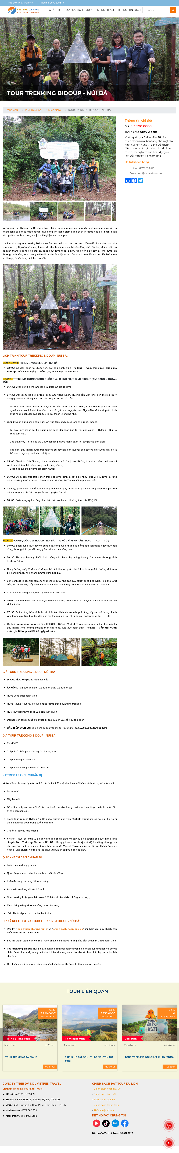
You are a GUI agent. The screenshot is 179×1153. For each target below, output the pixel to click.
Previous (4, 1034)
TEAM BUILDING (117, 10)
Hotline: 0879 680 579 (52, 2)
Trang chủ (11, 110)
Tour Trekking (33, 110)
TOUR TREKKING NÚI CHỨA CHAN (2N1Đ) (149, 1057)
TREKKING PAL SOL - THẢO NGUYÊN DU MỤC (89, 1059)
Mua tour (50, 1066)
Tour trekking (94, 10)
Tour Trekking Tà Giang (21, 1057)
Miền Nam (54, 110)
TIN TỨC (134, 10)
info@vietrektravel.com (20, 2)
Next (175, 1034)
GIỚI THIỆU (56, 10)
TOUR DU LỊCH (73, 10)
